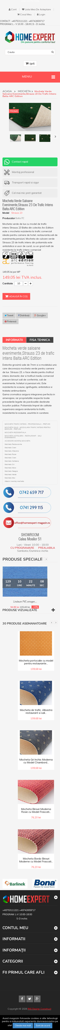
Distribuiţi (24, 315)
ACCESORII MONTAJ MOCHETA (17, 441)
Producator (8, 218)
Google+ (41, 315)
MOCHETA (24, 91)
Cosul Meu (26, 14)
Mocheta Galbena (12, 461)
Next (46, 559)
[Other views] (4, 136)
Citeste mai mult (23, 1025)
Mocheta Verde (10, 474)
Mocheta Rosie (10, 454)
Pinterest (11, 321)
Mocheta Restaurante (13, 444)
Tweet (10, 315)
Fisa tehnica (40, 340)
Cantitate (7, 283)
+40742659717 (27, 910)
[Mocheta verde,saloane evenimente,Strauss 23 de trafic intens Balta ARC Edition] (15, 138)
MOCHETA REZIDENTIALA (15, 432)
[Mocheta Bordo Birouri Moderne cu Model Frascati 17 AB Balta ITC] (36, 841)
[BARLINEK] (15, 883)
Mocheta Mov (10, 478)
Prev (41, 559)
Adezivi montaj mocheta (14, 481)
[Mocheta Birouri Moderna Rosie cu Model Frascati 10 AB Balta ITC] (36, 791)
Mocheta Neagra (11, 471)
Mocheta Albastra (12, 451)
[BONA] (45, 883)
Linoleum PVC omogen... (25, 602)
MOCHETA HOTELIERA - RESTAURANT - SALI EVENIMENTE (23, 436)
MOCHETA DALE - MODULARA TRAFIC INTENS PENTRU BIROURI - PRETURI (27, 428)
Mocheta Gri (9, 464)
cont (13, 9)
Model (5, 212)
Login (42, 14)
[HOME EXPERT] (30, 37)
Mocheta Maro (10, 468)
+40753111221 (10, 910)
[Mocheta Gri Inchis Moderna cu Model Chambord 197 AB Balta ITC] (36, 742)
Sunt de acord (43, 1025)
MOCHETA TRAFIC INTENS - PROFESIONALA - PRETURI (27, 424)
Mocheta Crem (10, 448)
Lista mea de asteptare (38, 9)
